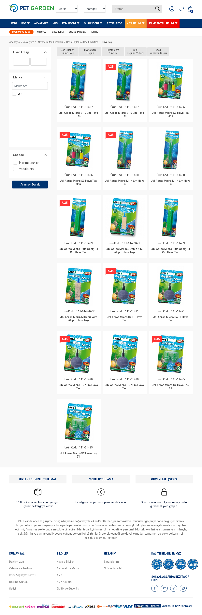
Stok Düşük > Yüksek (135, 52)
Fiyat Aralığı (21, 52)
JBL (20, 93)
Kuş (55, 23)
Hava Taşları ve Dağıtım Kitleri (82, 42)
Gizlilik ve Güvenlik (68, 588)
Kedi (14, 23)
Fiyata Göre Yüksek (113, 52)
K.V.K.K (61, 575)
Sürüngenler (93, 23)
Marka (17, 77)
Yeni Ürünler (136, 23)
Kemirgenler (70, 23)
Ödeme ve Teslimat (21, 568)
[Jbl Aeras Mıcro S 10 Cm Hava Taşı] (79, 82)
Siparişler (58, 32)
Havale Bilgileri (66, 561)
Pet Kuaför (114, 23)
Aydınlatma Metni (68, 568)
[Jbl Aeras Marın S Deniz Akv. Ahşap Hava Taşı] (125, 218)
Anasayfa (14, 42)
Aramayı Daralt (30, 184)
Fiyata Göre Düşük (90, 52)
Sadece (18, 155)
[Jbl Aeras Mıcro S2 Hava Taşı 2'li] (171, 354)
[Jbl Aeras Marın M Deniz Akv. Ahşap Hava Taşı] (79, 286)
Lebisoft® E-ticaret (147, 605)
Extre (94, 32)
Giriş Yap (42, 32)
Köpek (25, 23)
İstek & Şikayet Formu (22, 575)
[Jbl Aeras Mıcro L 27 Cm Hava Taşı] (79, 354)
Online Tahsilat (77, 32)
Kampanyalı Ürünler (163, 23)
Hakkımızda (16, 561)
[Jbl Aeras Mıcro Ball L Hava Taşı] (125, 286)
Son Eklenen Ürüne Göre (67, 52)
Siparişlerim (111, 561)
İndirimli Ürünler (29, 162)
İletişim (13, 588)
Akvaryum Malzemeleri (50, 42)
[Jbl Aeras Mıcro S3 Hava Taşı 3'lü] (171, 82)
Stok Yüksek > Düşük (158, 52)
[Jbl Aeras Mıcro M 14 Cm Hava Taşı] (125, 150)
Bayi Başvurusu (21, 32)
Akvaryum (41, 23)
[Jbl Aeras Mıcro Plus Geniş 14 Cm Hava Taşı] (79, 218)
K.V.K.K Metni (64, 581)
